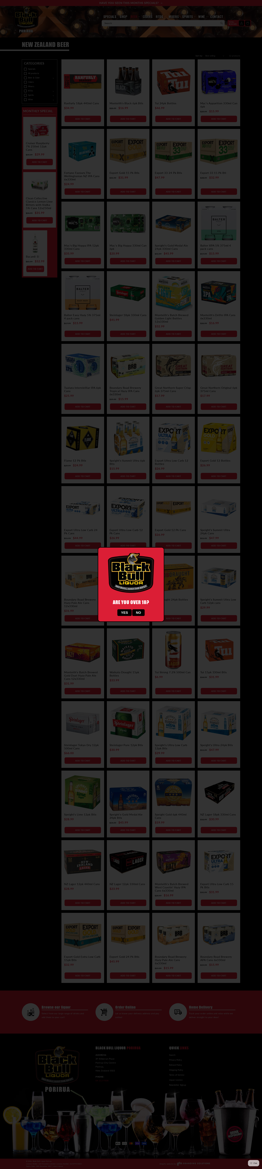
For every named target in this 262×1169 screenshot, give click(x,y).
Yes (124, 612)
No (138, 612)
